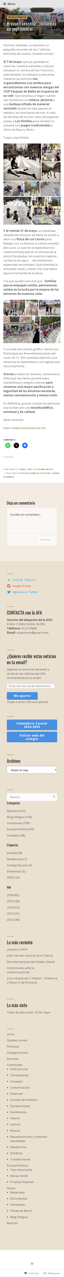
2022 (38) (13, 920)
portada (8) (14, 853)
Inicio (10, 1034)
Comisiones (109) (18, 823)
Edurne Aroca (45, 469)
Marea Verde (19, 1176)
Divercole (16, 1094)
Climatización (19, 1075)
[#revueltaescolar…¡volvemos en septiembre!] (32, 23)
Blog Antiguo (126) (19, 817)
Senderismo (18, 1147)
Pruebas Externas (22, 1182)
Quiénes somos (17, 1040)
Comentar (45, 539)
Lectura (15, 1124)
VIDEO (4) (13, 877)
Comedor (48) (16, 835)
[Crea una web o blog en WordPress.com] (32, 1263)
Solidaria (16, 1153)
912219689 (29, 628)
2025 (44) (13, 901)
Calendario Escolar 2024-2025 (32, 725)
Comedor (16, 1081)
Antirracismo (19, 1069)
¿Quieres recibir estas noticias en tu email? (31, 659)
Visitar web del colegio (32, 737)
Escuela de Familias (23, 1100)
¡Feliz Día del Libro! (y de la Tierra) (30, 955)
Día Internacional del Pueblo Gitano (31, 962)
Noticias (45, 473)
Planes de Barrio (21, 1211)
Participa (13, 1046)
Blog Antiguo (19, 1217)
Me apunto (22, 696)
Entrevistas (17, 1205)
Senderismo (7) (17, 859)
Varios (11, 1188)
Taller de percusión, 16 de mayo (28, 1012)
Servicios (13, 1059)
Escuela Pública (17, 17)
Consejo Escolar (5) (19, 865)
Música (15, 1130)
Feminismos (18, 1112)
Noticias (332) (16, 811)
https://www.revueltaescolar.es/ (24, 428)
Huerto (15, 1118)
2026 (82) (13, 895)
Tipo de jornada (21, 1170)
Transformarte (20, 1159)
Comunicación (20, 1087)
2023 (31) (13, 913)
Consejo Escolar (17, 1053)
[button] (22, 162)
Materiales (17, 1192)
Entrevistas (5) (16, 871)
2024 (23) (13, 907)
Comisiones (14, 1065)
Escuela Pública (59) (20, 829)
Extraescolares (20, 1106)
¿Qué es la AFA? (17, 949)
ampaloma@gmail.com (32, 633)
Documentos (18, 1198)
